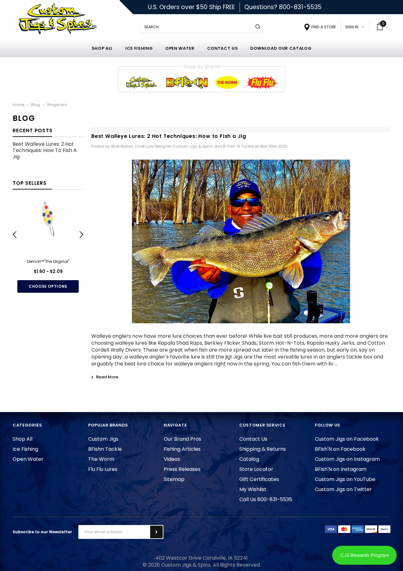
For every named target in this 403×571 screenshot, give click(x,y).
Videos (172, 459)
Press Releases (182, 469)
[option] (48, 246)
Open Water (28, 459)
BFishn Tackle (105, 449)
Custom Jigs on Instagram (347, 459)
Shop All (22, 439)
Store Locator (256, 469)
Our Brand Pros (182, 439)
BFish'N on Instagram (340, 469)
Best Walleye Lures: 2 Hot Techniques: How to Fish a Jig (45, 150)
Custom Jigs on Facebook (347, 439)
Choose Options (48, 286)
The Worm (101, 459)
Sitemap (174, 479)
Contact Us (253, 439)
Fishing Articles (182, 449)
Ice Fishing (25, 449)
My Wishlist (252, 489)
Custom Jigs (103, 439)
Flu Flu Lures (102, 469)
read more (107, 377)
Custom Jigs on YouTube (345, 479)
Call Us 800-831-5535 (265, 499)
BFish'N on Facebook (340, 449)
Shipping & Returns (262, 449)
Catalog (249, 459)
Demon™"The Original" (48, 261)
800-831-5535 (300, 7)
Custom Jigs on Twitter (343, 489)
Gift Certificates (259, 479)
